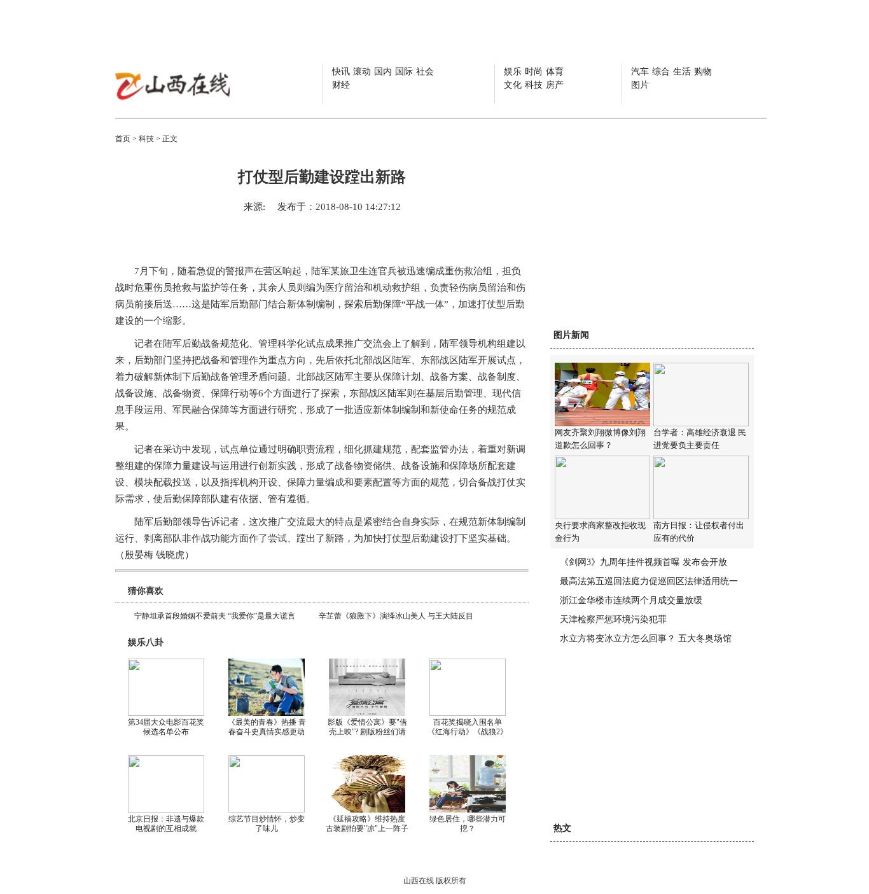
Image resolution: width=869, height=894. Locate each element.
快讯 (341, 71)
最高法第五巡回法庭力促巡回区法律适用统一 (649, 581)
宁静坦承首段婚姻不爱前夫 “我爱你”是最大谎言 (214, 615)
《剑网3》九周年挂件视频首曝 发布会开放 (643, 562)
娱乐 (513, 71)
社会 (425, 71)
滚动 (362, 71)
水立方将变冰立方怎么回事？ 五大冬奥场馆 (646, 638)
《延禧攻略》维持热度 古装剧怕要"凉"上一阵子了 (367, 828)
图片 (640, 85)
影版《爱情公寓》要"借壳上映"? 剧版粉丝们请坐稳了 (367, 732)
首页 (122, 138)
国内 (383, 71)
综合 (661, 71)
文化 (513, 85)
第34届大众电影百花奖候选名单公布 (166, 727)
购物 (703, 71)
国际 (404, 71)
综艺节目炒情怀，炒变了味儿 (266, 823)
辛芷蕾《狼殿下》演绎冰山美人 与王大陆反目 (396, 615)
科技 (534, 85)
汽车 (640, 71)
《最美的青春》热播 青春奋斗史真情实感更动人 (267, 732)
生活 (682, 71)
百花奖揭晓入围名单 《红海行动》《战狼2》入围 (468, 732)
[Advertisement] (645, 243)
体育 (555, 71)
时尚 (534, 71)
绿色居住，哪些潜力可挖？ (467, 823)
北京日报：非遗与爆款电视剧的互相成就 (166, 823)
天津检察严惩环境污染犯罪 (613, 619)
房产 (555, 85)
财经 (341, 85)
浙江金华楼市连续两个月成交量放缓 (631, 600)
